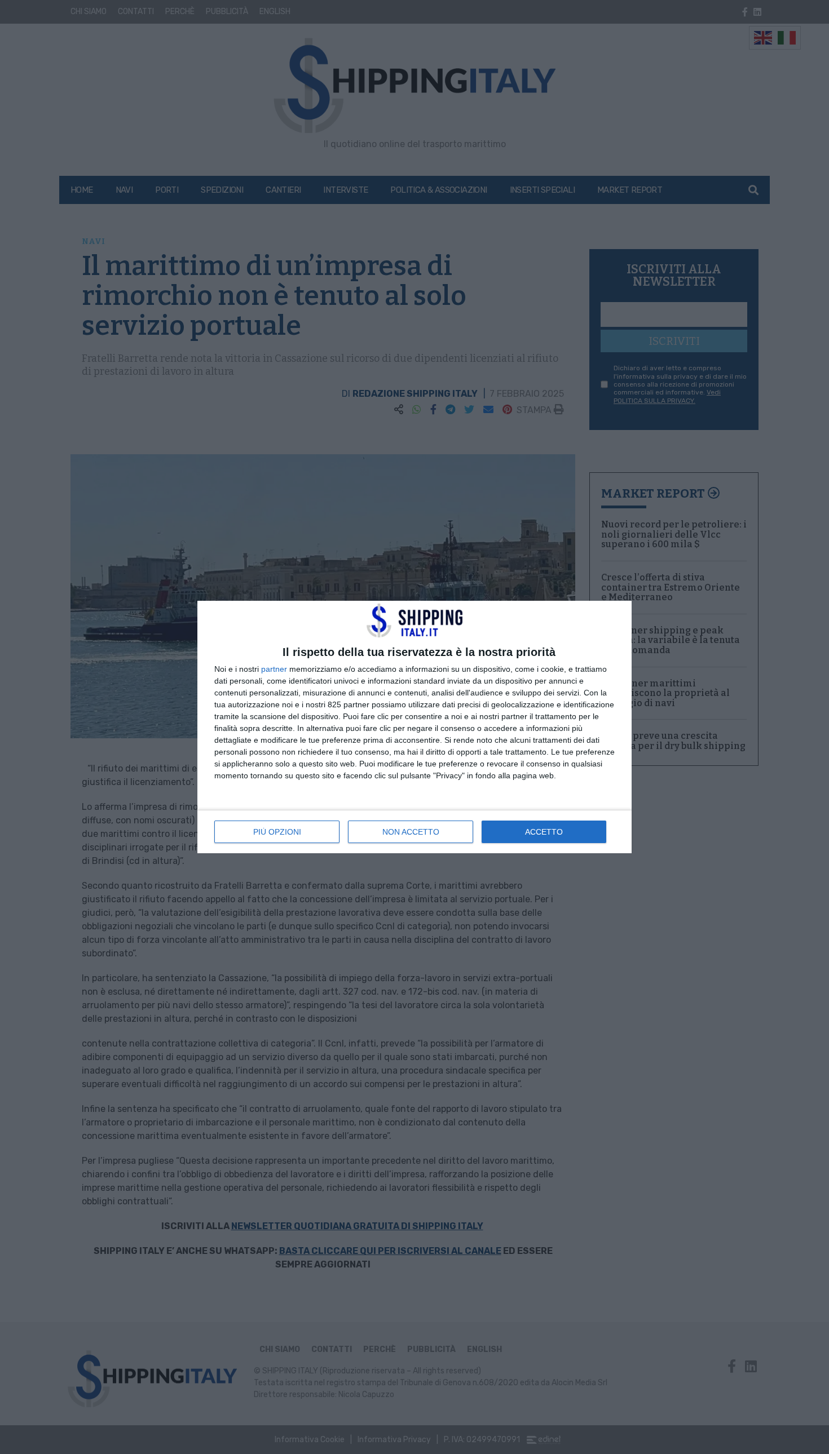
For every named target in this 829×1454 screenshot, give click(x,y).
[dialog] (414, 727)
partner (274, 669)
